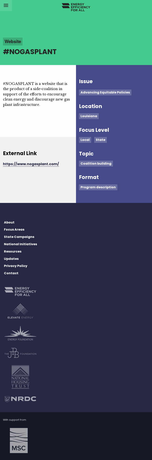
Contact (11, 273)
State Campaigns (19, 237)
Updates (11, 258)
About (9, 222)
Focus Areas (14, 229)
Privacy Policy (15, 266)
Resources (12, 251)
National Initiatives (20, 244)
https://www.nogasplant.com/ (31, 164)
